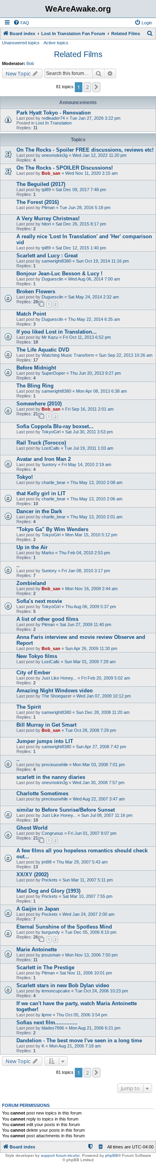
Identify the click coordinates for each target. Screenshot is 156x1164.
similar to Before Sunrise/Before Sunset (65, 810)
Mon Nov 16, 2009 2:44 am (91, 588)
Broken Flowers (35, 291)
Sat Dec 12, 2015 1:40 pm (81, 247)
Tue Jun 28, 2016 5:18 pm (85, 207)
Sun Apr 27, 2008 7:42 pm (101, 746)
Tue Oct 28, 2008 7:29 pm (90, 730)
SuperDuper (53, 373)
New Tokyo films (36, 656)
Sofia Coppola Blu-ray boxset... (55, 426)
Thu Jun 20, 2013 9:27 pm (95, 373)
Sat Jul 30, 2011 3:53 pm (89, 431)
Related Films (78, 54)
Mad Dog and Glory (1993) (48, 891)
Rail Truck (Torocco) (41, 443)
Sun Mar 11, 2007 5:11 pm (87, 879)
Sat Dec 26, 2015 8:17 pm (81, 223)
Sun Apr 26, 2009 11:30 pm (91, 648)
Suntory (49, 464)
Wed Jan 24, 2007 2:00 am (88, 914)
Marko (48, 552)
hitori (46, 223)
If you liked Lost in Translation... (56, 332)
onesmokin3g (55, 155)
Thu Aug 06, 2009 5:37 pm (90, 606)
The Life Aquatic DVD (42, 350)
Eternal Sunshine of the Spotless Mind (64, 927)
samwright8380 (56, 261)
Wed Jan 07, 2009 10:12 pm (103, 696)
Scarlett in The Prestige (45, 967)
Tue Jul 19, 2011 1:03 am (88, 448)
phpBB (111, 1155)
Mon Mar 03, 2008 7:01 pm (99, 764)
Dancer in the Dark (39, 511)
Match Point (31, 314)
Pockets (50, 879)
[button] (96, 87)
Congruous (52, 833)
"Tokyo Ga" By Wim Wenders (52, 529)
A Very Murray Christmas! (48, 218)
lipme (47, 1014)
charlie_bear (54, 482)
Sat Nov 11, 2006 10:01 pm (86, 972)
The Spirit (28, 707)
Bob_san (51, 173)
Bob (30, 63)
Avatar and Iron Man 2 (43, 459)
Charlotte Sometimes (42, 793)
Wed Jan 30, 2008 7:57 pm (98, 782)
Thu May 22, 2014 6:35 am (94, 319)
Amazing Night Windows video (54, 691)
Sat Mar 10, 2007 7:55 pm (87, 896)
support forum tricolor (60, 1155)
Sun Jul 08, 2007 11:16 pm (106, 815)
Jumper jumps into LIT (44, 741)
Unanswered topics (21, 42)
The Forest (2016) (37, 202)
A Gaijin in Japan (37, 909)
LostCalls (51, 448)
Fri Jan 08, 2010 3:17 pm (86, 570)
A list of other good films (47, 619)
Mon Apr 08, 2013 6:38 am (101, 391)
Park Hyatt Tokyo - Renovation (53, 113)
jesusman (51, 955)
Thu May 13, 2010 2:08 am (96, 482)
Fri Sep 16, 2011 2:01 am (89, 409)
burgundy (51, 932)
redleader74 (53, 118)
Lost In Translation (54, 123)
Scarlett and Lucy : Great (47, 256)
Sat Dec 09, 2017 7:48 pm (81, 189)
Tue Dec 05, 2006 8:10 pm (90, 932)
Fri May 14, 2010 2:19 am (86, 464)
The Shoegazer (57, 696)
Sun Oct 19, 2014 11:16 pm (102, 261)
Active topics (56, 42)
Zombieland (31, 583)
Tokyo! (24, 477)
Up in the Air (32, 547)
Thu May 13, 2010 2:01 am (96, 516)
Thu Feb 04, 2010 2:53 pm (84, 552)
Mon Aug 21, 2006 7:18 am (75, 1045)
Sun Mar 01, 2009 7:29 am (90, 661)
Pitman (48, 207)
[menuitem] (21, 23)
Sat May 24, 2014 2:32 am (93, 296)
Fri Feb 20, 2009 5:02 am (105, 678)
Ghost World (32, 828)
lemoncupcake (56, 990)
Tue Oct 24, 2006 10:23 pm (101, 990)
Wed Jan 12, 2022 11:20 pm (99, 155)
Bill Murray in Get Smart (46, 725)
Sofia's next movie (39, 601)
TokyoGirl (51, 431)
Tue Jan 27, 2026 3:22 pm (95, 118)
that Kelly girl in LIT (41, 493)
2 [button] (87, 87)
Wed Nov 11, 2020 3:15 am (91, 173)
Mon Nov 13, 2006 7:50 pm (91, 955)
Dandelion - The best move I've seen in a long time (79, 1040)
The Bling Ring (35, 386)
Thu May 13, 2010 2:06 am (96, 498)
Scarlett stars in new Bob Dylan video (62, 985)
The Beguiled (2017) (40, 184)
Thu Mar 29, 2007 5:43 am (82, 862)
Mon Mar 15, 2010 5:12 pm (91, 534)
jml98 (47, 862)
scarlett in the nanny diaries (50, 777)
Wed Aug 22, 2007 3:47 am (99, 798)
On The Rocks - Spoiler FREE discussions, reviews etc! (85, 150)
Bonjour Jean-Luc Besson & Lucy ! (59, 274)
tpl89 (46, 189)
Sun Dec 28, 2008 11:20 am (103, 712)
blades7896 (53, 1028)
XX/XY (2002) (32, 874)
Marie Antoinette (36, 950)
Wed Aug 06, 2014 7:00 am (94, 279)
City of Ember (33, 673)
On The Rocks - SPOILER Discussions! (64, 168)
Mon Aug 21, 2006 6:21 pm (94, 1028)
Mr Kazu (50, 337)
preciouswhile (55, 764)
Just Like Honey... (59, 678)
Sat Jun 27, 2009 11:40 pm (85, 624)
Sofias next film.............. (47, 1023)
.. (18, 565)
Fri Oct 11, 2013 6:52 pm (87, 337)
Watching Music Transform (68, 355)
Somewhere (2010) (39, 404)
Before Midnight (36, 368)
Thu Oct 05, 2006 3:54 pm (81, 1014)
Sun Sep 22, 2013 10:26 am (125, 355)
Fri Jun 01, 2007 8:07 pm (92, 833)
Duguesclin (52, 279)
